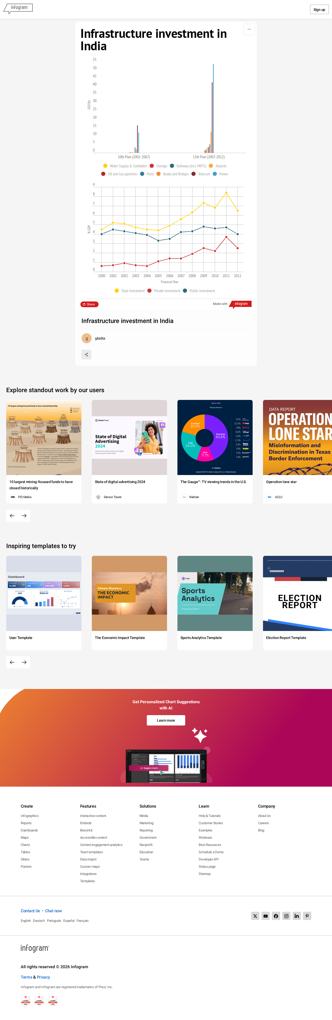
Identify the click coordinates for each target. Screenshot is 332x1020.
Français (83, 921)
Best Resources (210, 845)
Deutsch (39, 921)
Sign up (319, 10)
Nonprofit (146, 845)
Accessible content (93, 837)
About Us (264, 816)
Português (54, 921)
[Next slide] (24, 516)
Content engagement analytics (101, 845)
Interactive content (93, 816)
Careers (263, 823)
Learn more (166, 720)
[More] (249, 29)
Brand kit (86, 830)
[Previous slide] (12, 516)
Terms (26, 977)
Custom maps (90, 866)
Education (146, 852)
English (26, 921)
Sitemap (204, 874)
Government (148, 837)
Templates (87, 881)
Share (91, 304)
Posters (26, 866)
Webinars (205, 837)
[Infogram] (18, 9)
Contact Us (30, 910)
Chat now (53, 910)
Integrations (88, 874)
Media (144, 816)
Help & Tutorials (209, 816)
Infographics (29, 816)
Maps (25, 837)
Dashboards (29, 830)
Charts (25, 845)
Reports (26, 823)
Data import (88, 859)
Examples (205, 830)
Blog (261, 830)
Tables (25, 852)
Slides (25, 859)
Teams (144, 859)
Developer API (208, 859)
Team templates (91, 852)
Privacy (43, 977)
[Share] (86, 355)
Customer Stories (211, 823)
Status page (207, 866)
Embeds (86, 823)
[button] (126, 165)
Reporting (146, 830)
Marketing (147, 823)
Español (68, 921)
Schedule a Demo (211, 852)
